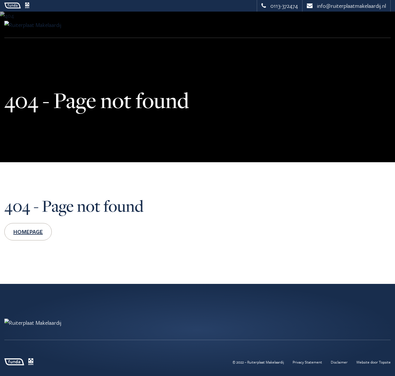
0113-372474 (283, 6)
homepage (28, 232)
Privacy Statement (307, 362)
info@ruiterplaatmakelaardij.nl (350, 6)
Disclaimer (339, 362)
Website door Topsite (373, 362)
